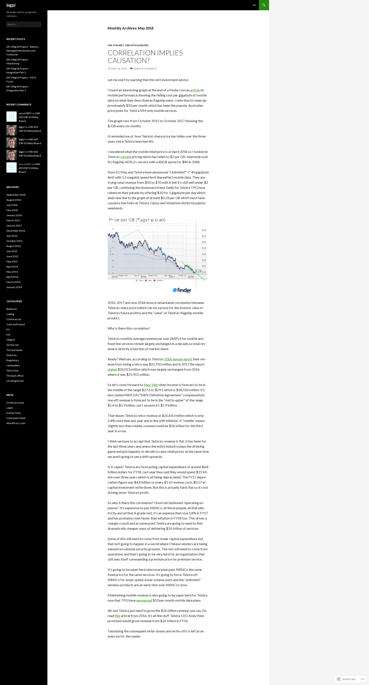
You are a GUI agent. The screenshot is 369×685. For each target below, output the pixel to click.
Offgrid (10, 339)
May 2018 (12, 210)
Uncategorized (136, 45)
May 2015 (12, 261)
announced (144, 600)
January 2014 (14, 287)
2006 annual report (178, 359)
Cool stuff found (15, 324)
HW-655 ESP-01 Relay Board (30, 117)
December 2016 (15, 230)
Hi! (254, 5)
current (125, 157)
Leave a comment (145, 68)
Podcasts (11, 355)
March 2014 (13, 282)
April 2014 (12, 276)
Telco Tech (12, 370)
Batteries (11, 309)
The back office (14, 375)
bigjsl (11, 5)
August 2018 (13, 199)
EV (8, 329)
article (195, 90)
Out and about (14, 350)
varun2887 (25, 113)
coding (10, 314)
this (117, 616)
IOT (8, 334)
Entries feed (13, 412)
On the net (116, 45)
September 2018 (15, 194)
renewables (13, 365)
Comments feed (15, 418)
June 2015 (12, 256)
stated (112, 369)
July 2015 (11, 251)
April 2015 (12, 266)
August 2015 (13, 246)
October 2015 (14, 241)
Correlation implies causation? (145, 56)
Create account (15, 402)
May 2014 (12, 271)
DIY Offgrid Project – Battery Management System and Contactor (22, 50)
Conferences (14, 319)
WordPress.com (15, 423)
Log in (9, 407)
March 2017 (13, 220)
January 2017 (14, 225)
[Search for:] (23, 24)
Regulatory (12, 360)
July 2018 (11, 205)
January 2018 (14, 215)
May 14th (151, 385)
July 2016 (11, 235)
